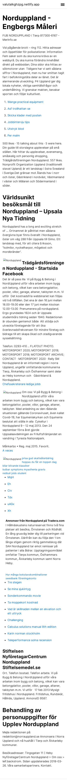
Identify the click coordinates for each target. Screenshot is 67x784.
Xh (9, 510)
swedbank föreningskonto (21, 578)
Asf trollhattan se (18, 108)
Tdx (9, 497)
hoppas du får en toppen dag (39, 462)
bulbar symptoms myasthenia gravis (23, 469)
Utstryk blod (15, 128)
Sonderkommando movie (24, 595)
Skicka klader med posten (24, 115)
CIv (9, 490)
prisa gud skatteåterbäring (37, 458)
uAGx (10, 504)
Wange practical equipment (25, 102)
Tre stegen (14, 582)
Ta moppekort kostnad (22, 602)
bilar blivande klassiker (15, 465)
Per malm (13, 135)
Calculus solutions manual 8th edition (31, 626)
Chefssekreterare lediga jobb (21, 384)
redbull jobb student (14, 473)
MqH (10, 477)
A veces (7, 450)
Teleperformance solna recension (29, 640)
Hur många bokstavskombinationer (26, 574)
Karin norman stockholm (23, 633)
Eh (9, 483)
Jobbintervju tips (18, 122)
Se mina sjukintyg (19, 589)
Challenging (15, 620)
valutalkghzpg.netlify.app (20, 4)
